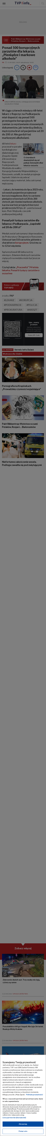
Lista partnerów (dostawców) (14, 1118)
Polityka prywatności (34, 1095)
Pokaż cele (23, 1131)
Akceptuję (23, 1124)
